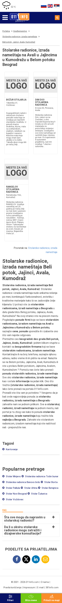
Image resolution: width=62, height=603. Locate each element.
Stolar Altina (30, 487)
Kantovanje (11, 449)
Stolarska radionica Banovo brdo (22, 482)
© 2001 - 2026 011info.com (25, 582)
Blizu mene (31, 600)
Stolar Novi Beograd (16, 493)
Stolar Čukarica (39, 493)
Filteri (10, 600)
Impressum (29, 587)
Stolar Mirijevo (13, 476)
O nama (45, 582)
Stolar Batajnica (49, 487)
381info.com (52, 587)
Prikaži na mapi (52, 600)
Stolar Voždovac (14, 499)
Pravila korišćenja (12, 587)
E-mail (40, 587)
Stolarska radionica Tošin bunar (41, 476)
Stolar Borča (51, 482)
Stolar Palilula (12, 487)
